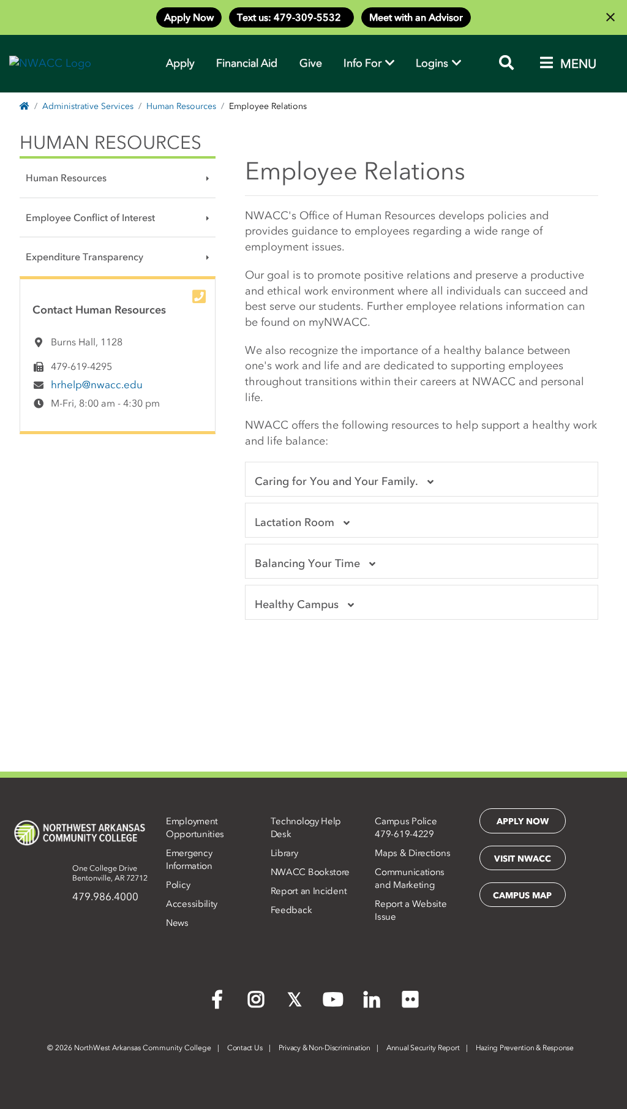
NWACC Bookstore (310, 872)
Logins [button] (433, 63)
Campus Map (522, 895)
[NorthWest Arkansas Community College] (79, 833)
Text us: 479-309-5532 (291, 17)
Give (310, 63)
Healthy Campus (297, 604)
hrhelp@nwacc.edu (97, 384)
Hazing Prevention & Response (525, 1047)
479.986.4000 (105, 896)
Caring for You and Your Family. (336, 481)
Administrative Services (87, 106)
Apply (180, 63)
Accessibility (191, 903)
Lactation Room (294, 522)
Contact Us (245, 1047)
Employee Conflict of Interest (90, 217)
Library (284, 853)
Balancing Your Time (307, 563)
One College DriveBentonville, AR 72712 (110, 872)
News (177, 922)
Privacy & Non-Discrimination (324, 1047)
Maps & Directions (412, 853)
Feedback (291, 909)
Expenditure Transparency (84, 256)
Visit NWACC (522, 859)
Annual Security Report (423, 1047)
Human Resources (181, 106)
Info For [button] (364, 63)
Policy (178, 884)
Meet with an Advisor (416, 17)
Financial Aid (246, 63)
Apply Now (189, 17)
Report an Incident (309, 891)
